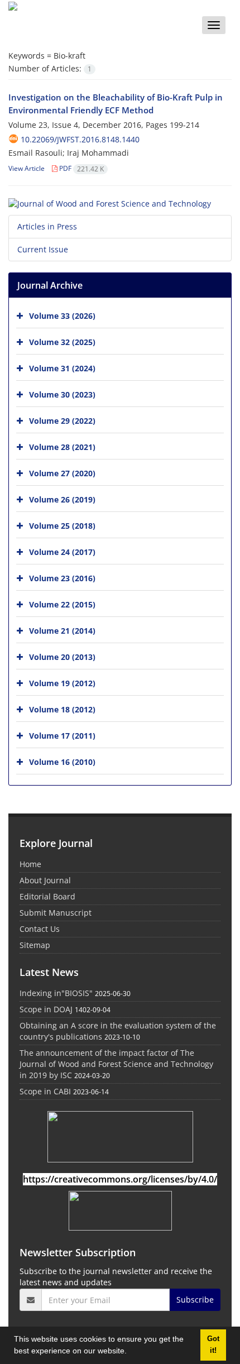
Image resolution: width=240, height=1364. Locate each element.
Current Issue (42, 249)
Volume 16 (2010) (62, 761)
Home (30, 864)
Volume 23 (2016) (62, 577)
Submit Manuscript (56, 912)
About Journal (45, 880)
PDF (80, 168)
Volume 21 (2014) (62, 630)
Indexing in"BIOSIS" (56, 993)
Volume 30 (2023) (62, 394)
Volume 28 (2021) (62, 446)
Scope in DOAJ (46, 1009)
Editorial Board (47, 896)
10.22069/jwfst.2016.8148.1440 (80, 139)
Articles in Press (47, 226)
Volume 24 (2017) (62, 551)
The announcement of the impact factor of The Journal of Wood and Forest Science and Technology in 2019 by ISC (116, 1063)
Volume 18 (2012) (62, 708)
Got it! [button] (213, 1345)
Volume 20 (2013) (62, 656)
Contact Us (40, 928)
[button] (130, 1352)
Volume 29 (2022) (62, 420)
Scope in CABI (45, 1091)
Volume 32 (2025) (62, 341)
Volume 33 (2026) (62, 315)
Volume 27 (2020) (62, 472)
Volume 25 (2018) (62, 525)
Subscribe (195, 1299)
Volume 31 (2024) (62, 367)
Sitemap (35, 945)
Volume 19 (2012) (62, 682)
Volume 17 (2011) (62, 735)
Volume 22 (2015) (62, 604)
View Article (26, 168)
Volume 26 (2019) (62, 499)
